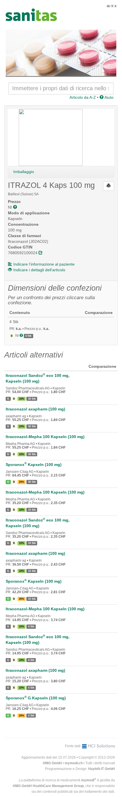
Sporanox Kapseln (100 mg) (34, 464)
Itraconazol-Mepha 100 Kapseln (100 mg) (45, 436)
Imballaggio (23, 171)
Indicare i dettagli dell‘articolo (39, 270)
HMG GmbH (52, 763)
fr (112, 6)
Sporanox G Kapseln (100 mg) (36, 698)
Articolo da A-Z (83, 97)
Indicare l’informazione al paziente (44, 264)
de (108, 6)
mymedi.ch (74, 763)
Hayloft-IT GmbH (101, 769)
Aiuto (108, 97)
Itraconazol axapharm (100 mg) (35, 409)
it (115, 6)
